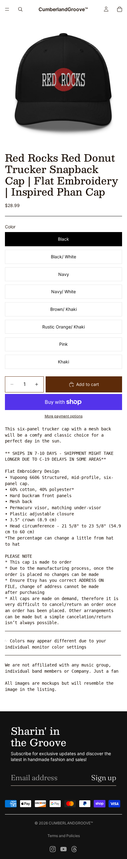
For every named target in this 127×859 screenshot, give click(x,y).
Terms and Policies (63, 835)
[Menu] (7, 9)
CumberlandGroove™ (71, 823)
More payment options (64, 416)
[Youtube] (63, 849)
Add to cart (87, 384)
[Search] (20, 9)
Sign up (103, 777)
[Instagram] (52, 849)
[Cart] (119, 9)
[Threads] (74, 849)
